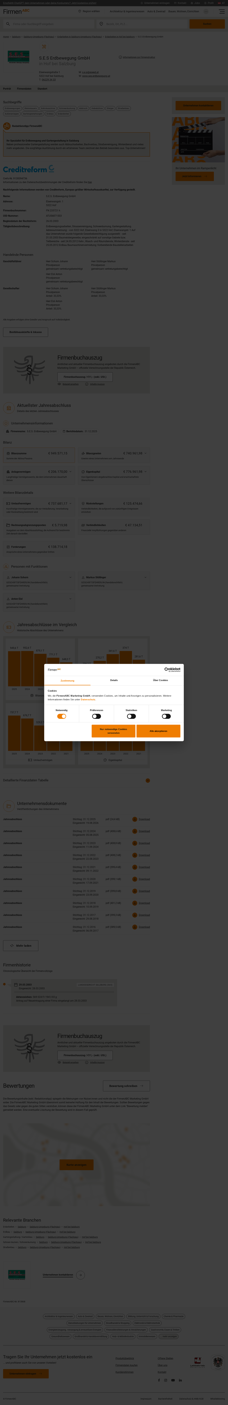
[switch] (96, 716)
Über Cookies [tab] (160, 680)
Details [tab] (114, 680)
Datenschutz (88, 699)
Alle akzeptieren (158, 731)
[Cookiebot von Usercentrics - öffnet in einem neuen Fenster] (166, 670)
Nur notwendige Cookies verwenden (113, 731)
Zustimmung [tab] (67, 680)
